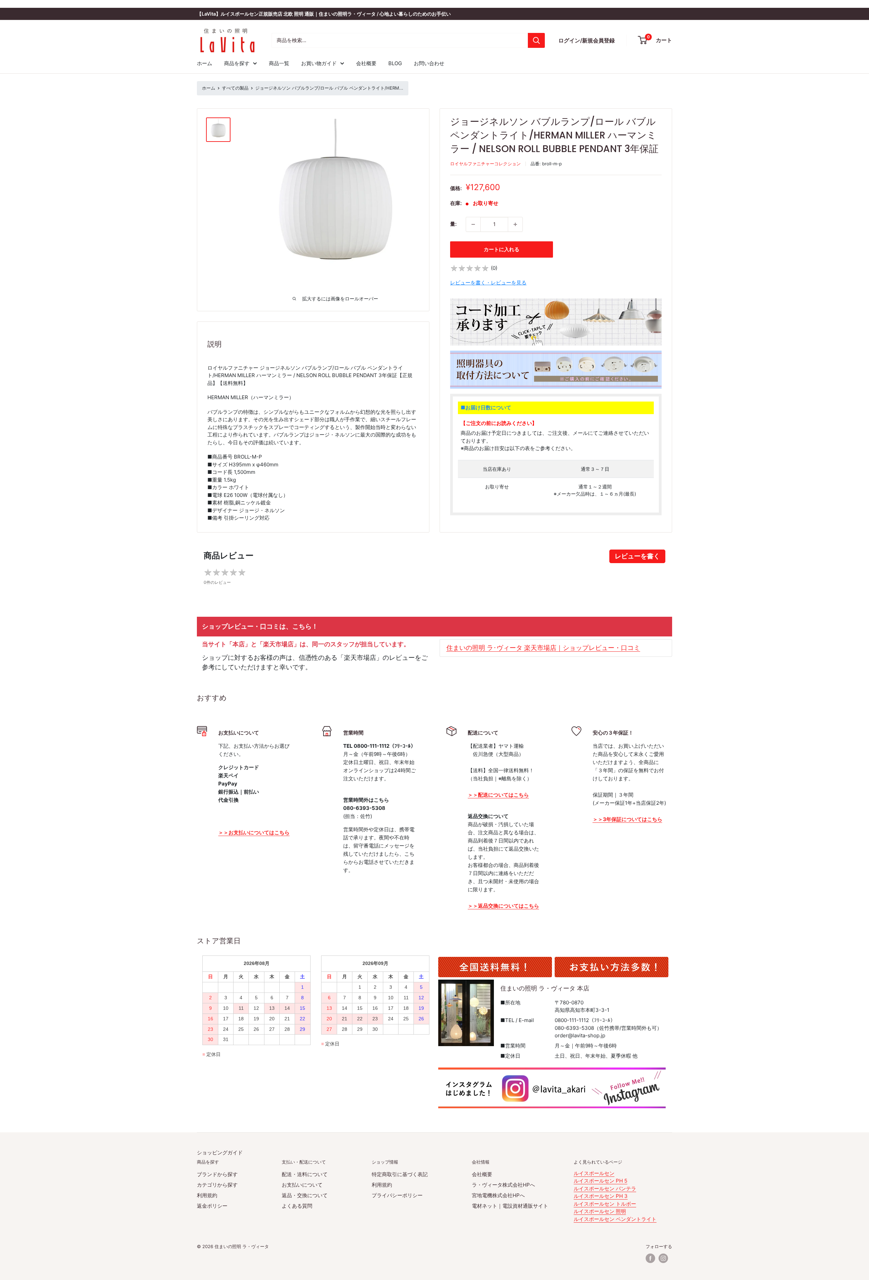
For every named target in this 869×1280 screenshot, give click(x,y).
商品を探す (236, 63)
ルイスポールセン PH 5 (600, 1180)
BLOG (395, 63)
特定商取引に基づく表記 (400, 1174)
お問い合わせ (429, 63)
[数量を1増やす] (515, 224)
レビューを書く (637, 556)
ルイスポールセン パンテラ (605, 1188)
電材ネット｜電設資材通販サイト (510, 1206)
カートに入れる (501, 249)
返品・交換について (305, 1195)
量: (453, 224)
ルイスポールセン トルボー (605, 1204)
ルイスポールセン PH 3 (601, 1196)
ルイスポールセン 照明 (600, 1211)
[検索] (536, 40)
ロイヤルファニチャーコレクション (485, 163)
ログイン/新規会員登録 (586, 40)
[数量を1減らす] (473, 224)
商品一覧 (279, 63)
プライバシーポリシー (397, 1195)
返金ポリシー (212, 1206)
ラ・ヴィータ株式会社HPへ (503, 1185)
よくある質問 (297, 1206)
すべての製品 (235, 88)
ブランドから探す (217, 1174)
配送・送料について (305, 1174)
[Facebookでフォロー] (650, 1258)
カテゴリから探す (217, 1185)
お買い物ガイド (319, 63)
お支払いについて (302, 1185)
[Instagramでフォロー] (663, 1258)
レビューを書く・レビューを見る (488, 282)
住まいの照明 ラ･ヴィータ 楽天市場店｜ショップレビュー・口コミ (543, 648)
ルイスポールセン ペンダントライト (615, 1219)
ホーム (204, 63)
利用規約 (207, 1195)
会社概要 (366, 63)
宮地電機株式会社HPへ (498, 1195)
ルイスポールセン (594, 1173)
